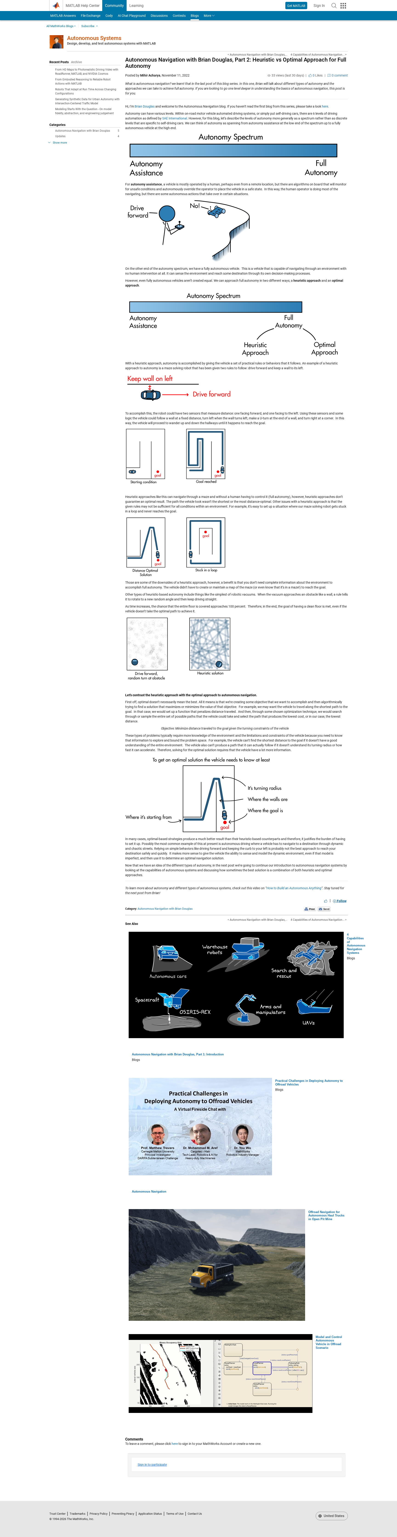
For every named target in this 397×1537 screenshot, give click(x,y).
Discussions (159, 15)
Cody (109, 15)
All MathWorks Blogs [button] (60, 26)
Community (114, 5)
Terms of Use (175, 1513)
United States (333, 1516)
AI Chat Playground (132, 15)
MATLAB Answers (63, 15)
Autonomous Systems (94, 38)
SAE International (174, 118)
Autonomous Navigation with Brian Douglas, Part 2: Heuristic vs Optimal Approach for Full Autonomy (235, 63)
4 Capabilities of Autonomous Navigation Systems (356, 944)
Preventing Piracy (123, 1513)
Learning (136, 5)
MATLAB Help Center (82, 5)
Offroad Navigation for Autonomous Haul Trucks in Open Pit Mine (326, 1215)
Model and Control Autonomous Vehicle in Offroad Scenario (329, 1342)
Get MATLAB (296, 6)
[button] (334, 5)
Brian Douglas (145, 106)
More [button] (207, 15)
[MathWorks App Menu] (343, 6)
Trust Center (57, 1513)
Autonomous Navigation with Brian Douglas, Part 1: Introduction (178, 1054)
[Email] (324, 908)
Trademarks (77, 1513)
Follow (341, 901)
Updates (87, 136)
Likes (317, 75)
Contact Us (195, 1513)
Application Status (150, 1513)
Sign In (321, 7)
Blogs (195, 15)
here (325, 106)
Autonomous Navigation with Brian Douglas (87, 130)
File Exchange (90, 15)
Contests (179, 15)
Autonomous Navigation (149, 1191)
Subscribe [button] (87, 26)
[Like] (326, 901)
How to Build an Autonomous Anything (294, 888)
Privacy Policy (99, 1513)
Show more (60, 142)
